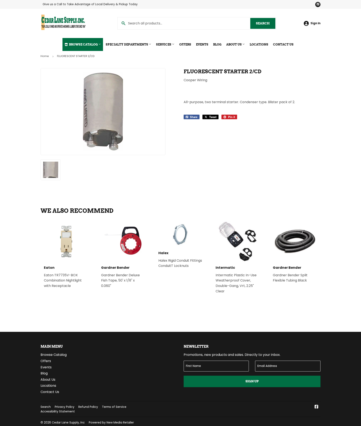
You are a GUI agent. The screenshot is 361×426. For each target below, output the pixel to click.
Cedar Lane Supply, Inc (68, 422)
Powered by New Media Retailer (111, 422)
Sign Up (252, 381)
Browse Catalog (83, 44)
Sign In (315, 23)
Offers (185, 44)
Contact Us (283, 44)
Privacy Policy (64, 407)
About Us (234, 44)
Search (265, 23)
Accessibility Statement (58, 411)
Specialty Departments (127, 44)
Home (45, 56)
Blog (217, 44)
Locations (259, 44)
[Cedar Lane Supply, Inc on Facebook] (316, 407)
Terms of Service (114, 407)
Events (202, 44)
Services (164, 44)
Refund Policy (88, 407)
